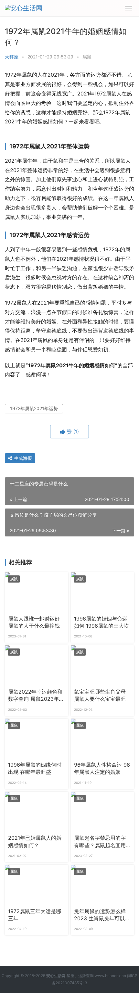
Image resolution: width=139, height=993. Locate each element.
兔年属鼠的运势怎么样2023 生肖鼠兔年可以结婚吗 (102, 915)
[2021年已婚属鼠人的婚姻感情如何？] (36, 811)
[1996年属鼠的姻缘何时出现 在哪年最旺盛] (36, 738)
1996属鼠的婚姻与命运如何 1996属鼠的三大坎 (101, 622)
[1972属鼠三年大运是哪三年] (36, 884)
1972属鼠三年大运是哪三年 (34, 915)
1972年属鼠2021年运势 (34, 408)
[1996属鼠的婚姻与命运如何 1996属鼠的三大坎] (102, 592)
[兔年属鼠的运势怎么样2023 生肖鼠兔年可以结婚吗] (102, 884)
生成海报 (22, 458)
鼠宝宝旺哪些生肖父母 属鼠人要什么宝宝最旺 (100, 695)
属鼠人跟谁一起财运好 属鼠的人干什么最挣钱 (34, 622)
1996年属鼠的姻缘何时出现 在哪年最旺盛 (34, 768)
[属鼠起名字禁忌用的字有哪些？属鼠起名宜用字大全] (102, 811)
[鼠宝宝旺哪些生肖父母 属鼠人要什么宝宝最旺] (102, 665)
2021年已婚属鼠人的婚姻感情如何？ (34, 841)
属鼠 (86, 56)
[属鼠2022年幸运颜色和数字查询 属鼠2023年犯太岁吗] (36, 665)
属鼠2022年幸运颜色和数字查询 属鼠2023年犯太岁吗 (36, 696)
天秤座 (11, 56)
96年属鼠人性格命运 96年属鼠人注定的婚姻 (102, 768)
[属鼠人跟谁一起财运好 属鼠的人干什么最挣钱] (36, 592)
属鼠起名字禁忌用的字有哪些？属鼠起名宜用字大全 (100, 842)
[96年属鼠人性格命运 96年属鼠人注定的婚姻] (102, 738)
